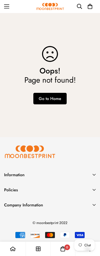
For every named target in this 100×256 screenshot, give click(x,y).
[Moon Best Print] (50, 6)
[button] (90, 6)
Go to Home (50, 99)
